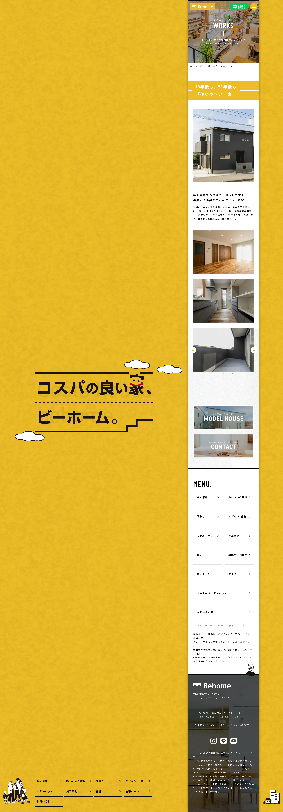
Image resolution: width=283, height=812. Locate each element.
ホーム (193, 66)
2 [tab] (219, 373)
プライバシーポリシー (210, 625)
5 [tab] (232, 373)
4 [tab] (228, 373)
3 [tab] (223, 373)
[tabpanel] (223, 350)
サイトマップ (237, 625)
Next (254, 350)
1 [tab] (214, 373)
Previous (193, 350)
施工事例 (205, 66)
